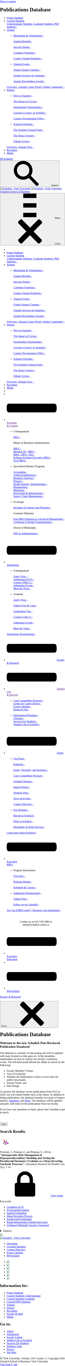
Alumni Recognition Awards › (29, 81)
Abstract (7, 1230)
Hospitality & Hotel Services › (29, 827)
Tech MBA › (20, 460)
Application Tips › (22, 611)
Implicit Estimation (16, 1213)
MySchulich (6, 158)
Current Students (15, 20)
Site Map (11, 1352)
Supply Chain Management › (28, 496)
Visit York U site (8, 1364)
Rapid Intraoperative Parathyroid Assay (27, 1222)
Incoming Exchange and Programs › (32, 507)
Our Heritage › (21, 809)
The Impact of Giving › (25, 101)
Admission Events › (23, 585)
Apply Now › (20, 576)
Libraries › (18, 718)
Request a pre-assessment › (47, 910)
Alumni (11, 30)
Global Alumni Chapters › (26, 69)
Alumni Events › (22, 64)
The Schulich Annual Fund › (28, 130)
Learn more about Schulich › (22, 832)
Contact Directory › (23, 804)
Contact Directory (16, 1249)
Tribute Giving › (21, 141)
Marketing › (19, 490)
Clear (3, 1124)
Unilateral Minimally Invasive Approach (28, 1225)
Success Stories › (22, 47)
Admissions (13, 1334)
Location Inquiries (16, 1246)
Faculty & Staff (15, 1313)
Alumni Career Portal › (31, 87)
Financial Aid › (21, 709)
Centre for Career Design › (27, 703)
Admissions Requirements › (21, 634)
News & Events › (22, 798)
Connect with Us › (23, 617)
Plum (27, 1100)
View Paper (56, 1195)
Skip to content (8, 1)
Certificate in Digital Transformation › (33, 522)
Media (10, 153)
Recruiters (12, 150)
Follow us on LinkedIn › (26, 904)
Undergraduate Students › (20, 23)
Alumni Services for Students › (29, 75)
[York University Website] (15, 1237)
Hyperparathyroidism (18, 1210)
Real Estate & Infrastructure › (28, 493)
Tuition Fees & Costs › (25, 605)
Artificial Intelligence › (25, 475)
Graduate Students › (44, 23)
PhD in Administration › (25, 533)
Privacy (11, 1349)
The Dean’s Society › (24, 135)
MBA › (17, 448)
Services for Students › (25, 721)
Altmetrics (14, 1100)
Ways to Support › (22, 95)
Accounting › (20, 472)
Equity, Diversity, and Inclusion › (30, 770)
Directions (12, 1243)
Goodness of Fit (15, 1207)
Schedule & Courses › (24, 887)
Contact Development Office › (29, 118)
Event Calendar (15, 1252)
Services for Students (18, 1343)
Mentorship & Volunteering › (28, 35)
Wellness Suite (14, 1346)
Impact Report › (21, 787)
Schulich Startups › (23, 781)
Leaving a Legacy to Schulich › (29, 112)
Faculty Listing (14, 1337)
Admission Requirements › (27, 893)
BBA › (16, 437)
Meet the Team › (21, 588)
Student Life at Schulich (19, 1340)
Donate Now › (26, 147)
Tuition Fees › (20, 898)
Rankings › (19, 764)
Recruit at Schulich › (24, 815)
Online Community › (53, 87)
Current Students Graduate (21, 1298)
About (60, 752)
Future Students (15, 17)
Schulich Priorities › (23, 124)
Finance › (18, 481)
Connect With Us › (23, 582)
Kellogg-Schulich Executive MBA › (32, 457)
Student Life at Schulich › (26, 724)
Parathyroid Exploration (19, 1219)
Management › (20, 487)
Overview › (13, 87)
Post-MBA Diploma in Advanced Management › (38, 519)
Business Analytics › (24, 478)
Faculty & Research (10, 996)
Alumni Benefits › (22, 41)
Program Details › (22, 881)
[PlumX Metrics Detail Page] (5, 1142)
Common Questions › (24, 52)
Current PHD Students (18, 1301)
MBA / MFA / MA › (24, 454)
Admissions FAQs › (23, 579)
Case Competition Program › (28, 700)
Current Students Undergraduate (24, 1295)
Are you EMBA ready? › (20, 910)
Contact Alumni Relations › (27, 58)
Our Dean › (19, 758)
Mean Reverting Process (19, 1216)
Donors (10, 90)
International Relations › (25, 715)
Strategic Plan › (21, 792)
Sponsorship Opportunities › (28, 107)
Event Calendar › (22, 706)
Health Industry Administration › (30, 484)
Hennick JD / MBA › (24, 451)
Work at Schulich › (23, 821)
